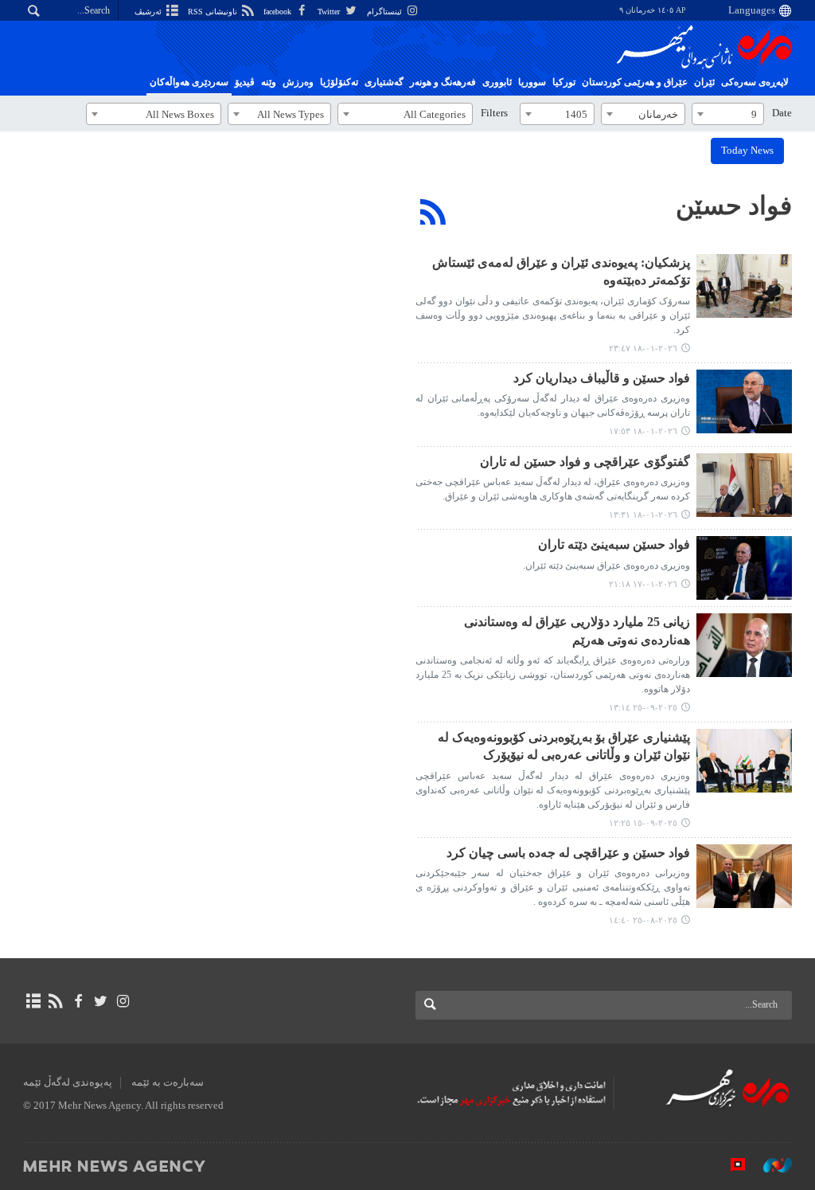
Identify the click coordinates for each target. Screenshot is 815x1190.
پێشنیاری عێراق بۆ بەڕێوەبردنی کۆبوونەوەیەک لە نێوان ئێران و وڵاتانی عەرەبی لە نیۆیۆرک (564, 745)
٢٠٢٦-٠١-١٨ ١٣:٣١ (643, 514)
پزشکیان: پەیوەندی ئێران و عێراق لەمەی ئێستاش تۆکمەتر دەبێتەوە (561, 271)
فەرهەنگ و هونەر (443, 82)
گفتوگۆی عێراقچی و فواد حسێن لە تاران (585, 461)
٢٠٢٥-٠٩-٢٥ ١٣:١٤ (643, 707)
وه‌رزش (298, 82)
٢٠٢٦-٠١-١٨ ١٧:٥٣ (643, 431)
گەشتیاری (384, 82)
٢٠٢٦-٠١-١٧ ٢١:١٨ (643, 584)
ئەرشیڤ (149, 11)
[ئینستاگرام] (123, 1001)
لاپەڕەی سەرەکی (755, 82)
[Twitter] (101, 1001)
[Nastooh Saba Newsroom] (769, 1165)
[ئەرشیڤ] (33, 1001)
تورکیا (563, 82)
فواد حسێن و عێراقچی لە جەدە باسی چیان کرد (568, 852)
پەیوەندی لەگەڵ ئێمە (67, 1082)
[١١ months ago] (744, 645)
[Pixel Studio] (730, 1165)
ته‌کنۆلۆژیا (339, 82)
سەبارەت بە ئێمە (167, 1082)
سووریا (532, 82)
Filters (494, 113)
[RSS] (433, 212)
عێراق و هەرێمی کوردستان (635, 82)
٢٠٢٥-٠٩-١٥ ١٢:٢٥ (643, 823)
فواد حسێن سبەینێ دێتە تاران (614, 544)
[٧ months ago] (744, 286)
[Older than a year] (744, 876)
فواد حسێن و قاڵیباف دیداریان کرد (601, 378)
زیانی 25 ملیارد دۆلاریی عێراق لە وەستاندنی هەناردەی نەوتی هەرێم (577, 630)
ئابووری (497, 82)
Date (782, 113)
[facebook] (78, 1001)
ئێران (704, 82)
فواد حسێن (734, 205)
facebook (278, 11)
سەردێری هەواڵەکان (189, 82)
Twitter (330, 11)
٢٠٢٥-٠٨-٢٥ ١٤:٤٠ (643, 920)
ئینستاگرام (385, 11)
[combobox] (728, 114)
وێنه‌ (268, 82)
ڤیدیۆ (245, 82)
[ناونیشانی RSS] (55, 1001)
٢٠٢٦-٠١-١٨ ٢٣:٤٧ (643, 348)
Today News (747, 150)
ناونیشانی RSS (214, 11)
